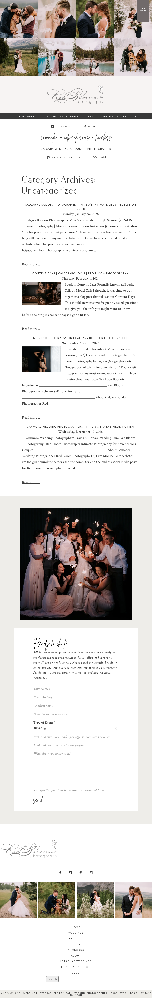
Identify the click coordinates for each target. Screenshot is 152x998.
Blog (76, 972)
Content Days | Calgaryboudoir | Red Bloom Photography (80, 273)
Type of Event (43, 722)
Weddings (76, 932)
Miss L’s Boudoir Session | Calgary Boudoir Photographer (80, 338)
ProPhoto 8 (119, 993)
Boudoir (76, 938)
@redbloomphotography (78, 116)
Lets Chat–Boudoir (76, 967)
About (76, 955)
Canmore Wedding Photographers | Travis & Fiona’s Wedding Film (80, 426)
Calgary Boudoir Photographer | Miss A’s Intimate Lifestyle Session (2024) (80, 206)
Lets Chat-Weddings (76, 961)
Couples (76, 944)
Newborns (76, 950)
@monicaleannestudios (118, 116)
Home (76, 927)
